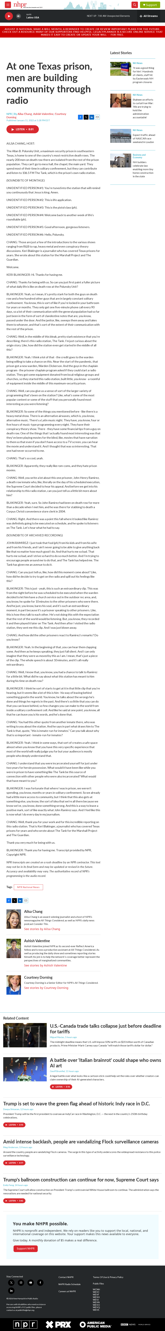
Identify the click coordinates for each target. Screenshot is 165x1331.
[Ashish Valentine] (13, 948)
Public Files (98, 1283)
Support (151, 5)
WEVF (96, 1294)
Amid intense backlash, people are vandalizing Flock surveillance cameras (81, 1141)
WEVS (96, 1310)
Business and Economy (139, 156)
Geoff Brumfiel (57, 1071)
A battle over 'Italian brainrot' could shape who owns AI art (105, 1063)
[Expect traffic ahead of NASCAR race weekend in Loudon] (120, 136)
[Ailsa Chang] (13, 919)
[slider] (23, 16)
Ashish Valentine (43, 114)
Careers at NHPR (67, 1291)
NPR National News (28, 887)
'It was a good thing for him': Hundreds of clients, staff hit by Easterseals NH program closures (143, 74)
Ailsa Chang (25, 114)
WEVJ (96, 1299)
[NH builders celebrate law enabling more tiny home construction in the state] (120, 160)
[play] (8, 16)
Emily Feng (8, 1185)
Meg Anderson (10, 1147)
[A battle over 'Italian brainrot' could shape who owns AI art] (25, 1069)
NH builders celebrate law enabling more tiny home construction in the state (143, 169)
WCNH (96, 1289)
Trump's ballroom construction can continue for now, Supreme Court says (81, 1179)
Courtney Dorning (38, 977)
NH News (137, 63)
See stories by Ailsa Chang (42, 929)
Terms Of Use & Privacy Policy (108, 1277)
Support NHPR (25, 1248)
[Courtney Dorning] (13, 985)
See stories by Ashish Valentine (45, 965)
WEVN (96, 1302)
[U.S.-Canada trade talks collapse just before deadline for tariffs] (25, 1035)
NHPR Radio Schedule (69, 1284)
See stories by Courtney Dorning (46, 988)
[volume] (18, 16)
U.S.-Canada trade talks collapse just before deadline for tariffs (105, 1028)
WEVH (96, 1297)
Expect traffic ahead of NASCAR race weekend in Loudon (144, 138)
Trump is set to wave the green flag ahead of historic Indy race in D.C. (76, 1103)
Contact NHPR (65, 1277)
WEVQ (96, 1307)
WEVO (96, 1305)
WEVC (96, 1292)
